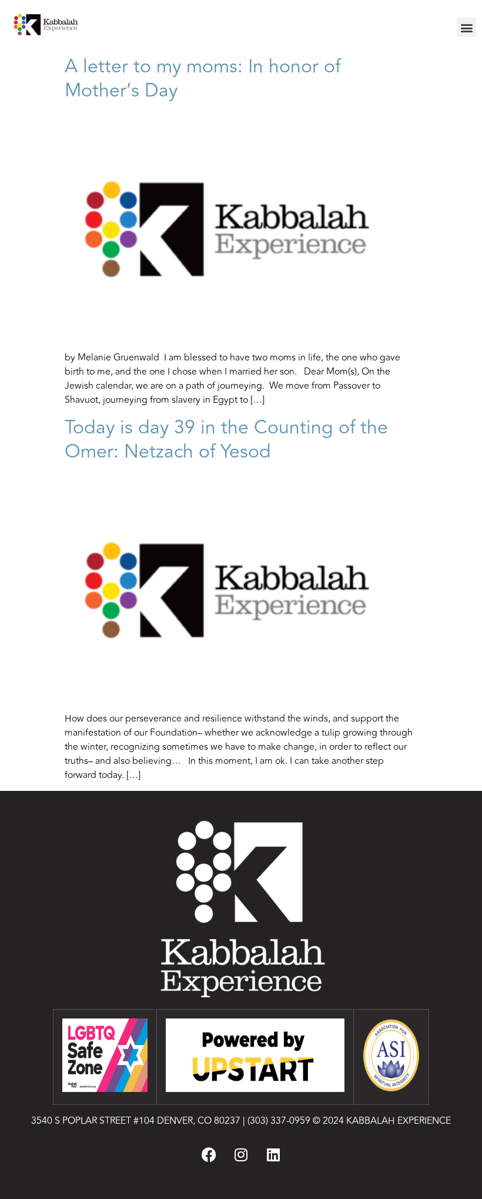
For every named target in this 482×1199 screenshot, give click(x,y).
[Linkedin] (273, 1154)
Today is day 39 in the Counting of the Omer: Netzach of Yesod (226, 439)
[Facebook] (208, 1154)
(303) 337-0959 (278, 1121)
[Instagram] (241, 1154)
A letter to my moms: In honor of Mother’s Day (202, 78)
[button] (466, 27)
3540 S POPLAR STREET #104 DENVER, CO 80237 (135, 1121)
